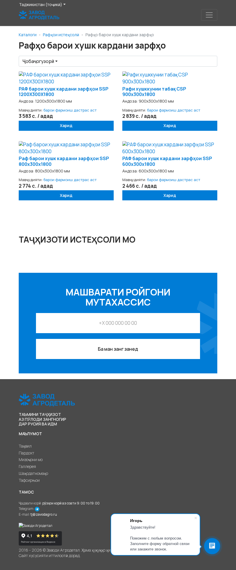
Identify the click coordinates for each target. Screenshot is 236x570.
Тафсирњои (29, 480)
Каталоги (28, 34)
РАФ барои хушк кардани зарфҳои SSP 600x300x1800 (167, 161)
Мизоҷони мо (31, 459)
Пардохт (26, 453)
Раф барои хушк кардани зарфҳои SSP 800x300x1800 (64, 161)
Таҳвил (25, 446)
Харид (66, 125)
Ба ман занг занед (118, 349)
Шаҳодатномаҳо (33, 473)
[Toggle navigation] (209, 15)
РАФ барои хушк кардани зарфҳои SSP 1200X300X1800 (64, 91)
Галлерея (27, 466)
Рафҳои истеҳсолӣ (61, 34)
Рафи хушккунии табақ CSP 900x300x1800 (154, 91)
